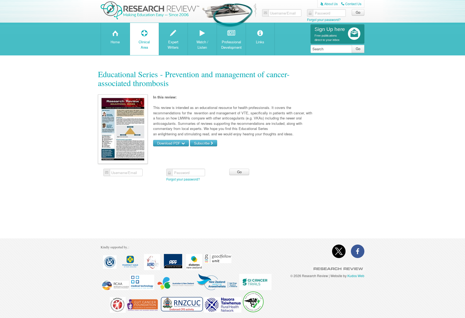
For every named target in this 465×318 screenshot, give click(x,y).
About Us (329, 3)
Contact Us (351, 3)
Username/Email (283, 13)
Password (322, 13)
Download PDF (169, 143)
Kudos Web (355, 275)
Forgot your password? (324, 19)
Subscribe (202, 143)
